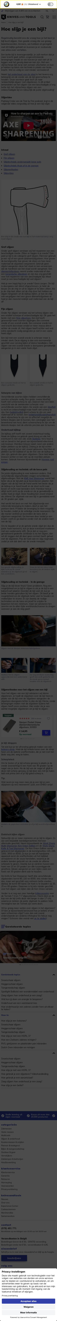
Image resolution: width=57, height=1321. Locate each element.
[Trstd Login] (52, 4)
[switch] (50, 4)
